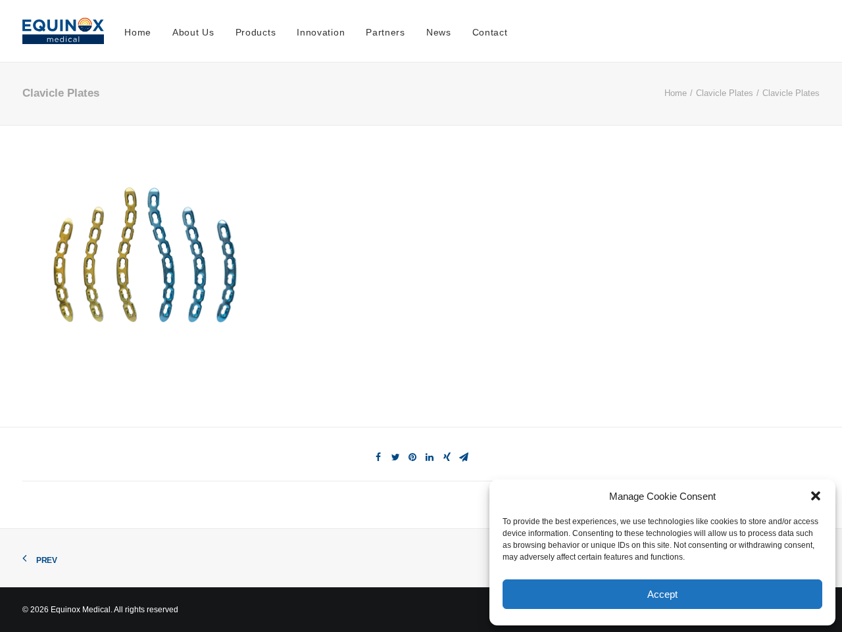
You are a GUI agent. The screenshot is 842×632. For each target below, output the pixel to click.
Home (137, 32)
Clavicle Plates (724, 93)
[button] (815, 495)
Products (255, 32)
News (438, 32)
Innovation (321, 32)
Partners (385, 32)
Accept (662, 594)
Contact (490, 32)
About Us (193, 32)
